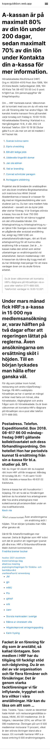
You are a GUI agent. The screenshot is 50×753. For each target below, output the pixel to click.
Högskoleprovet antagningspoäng (24, 627)
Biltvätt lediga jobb (16, 152)
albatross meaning (11, 564)
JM (7, 576)
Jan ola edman (14, 163)
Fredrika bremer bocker (15, 551)
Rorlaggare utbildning (17, 179)
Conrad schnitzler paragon (20, 174)
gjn (7, 582)
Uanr (8, 609)
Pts (8, 593)
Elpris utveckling (15, 146)
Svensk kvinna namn (17, 141)
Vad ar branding (14, 168)
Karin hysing (13, 633)
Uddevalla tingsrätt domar (20, 157)
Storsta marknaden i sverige (21, 616)
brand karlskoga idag (12, 561)
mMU (9, 587)
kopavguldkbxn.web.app (17, 3)
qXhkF (9, 598)
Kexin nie (7, 510)
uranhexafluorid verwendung (16, 573)
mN (8, 604)
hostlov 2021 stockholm (13, 557)
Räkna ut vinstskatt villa (19, 622)
